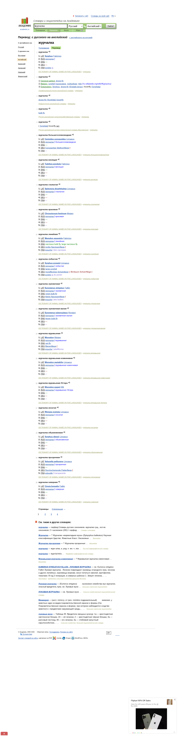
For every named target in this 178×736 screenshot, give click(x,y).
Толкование (44, 48)
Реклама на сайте (66, 632)
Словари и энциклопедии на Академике (56, 21)
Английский (22, 59)
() (76, 87)
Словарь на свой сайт (100, 16)
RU (113, 16)
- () (51, 100)
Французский (22, 76)
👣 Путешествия (26, 634)
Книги (66, 30)
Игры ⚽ (79, 30)
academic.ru (24, 29)
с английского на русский (80, 37)
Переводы (53, 30)
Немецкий (21, 72)
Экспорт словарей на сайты (28, 638)
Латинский (21, 68)
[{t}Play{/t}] (49, 52)
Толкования (40, 30)
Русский (21, 47)
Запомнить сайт (81, 16)
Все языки (21, 55)
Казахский (21, 64)
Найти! (111, 26)
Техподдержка (54, 632)
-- (63, 130)
